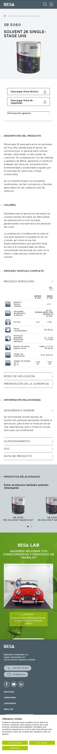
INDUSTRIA (9, 692)
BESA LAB (8, 709)
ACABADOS (35, 16)
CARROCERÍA (12, 16)
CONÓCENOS (10, 703)
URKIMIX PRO (24, 16)
